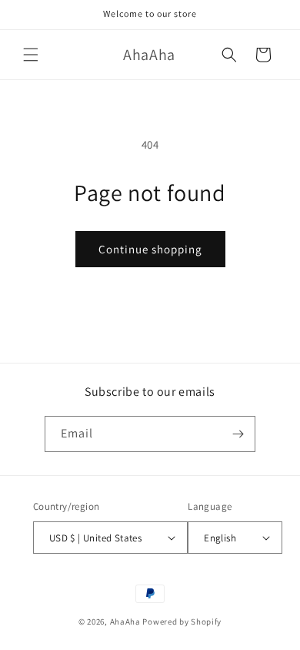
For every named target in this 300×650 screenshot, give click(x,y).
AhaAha (125, 621)
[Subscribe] (238, 434)
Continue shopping (150, 249)
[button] (31, 55)
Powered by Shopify (182, 621)
